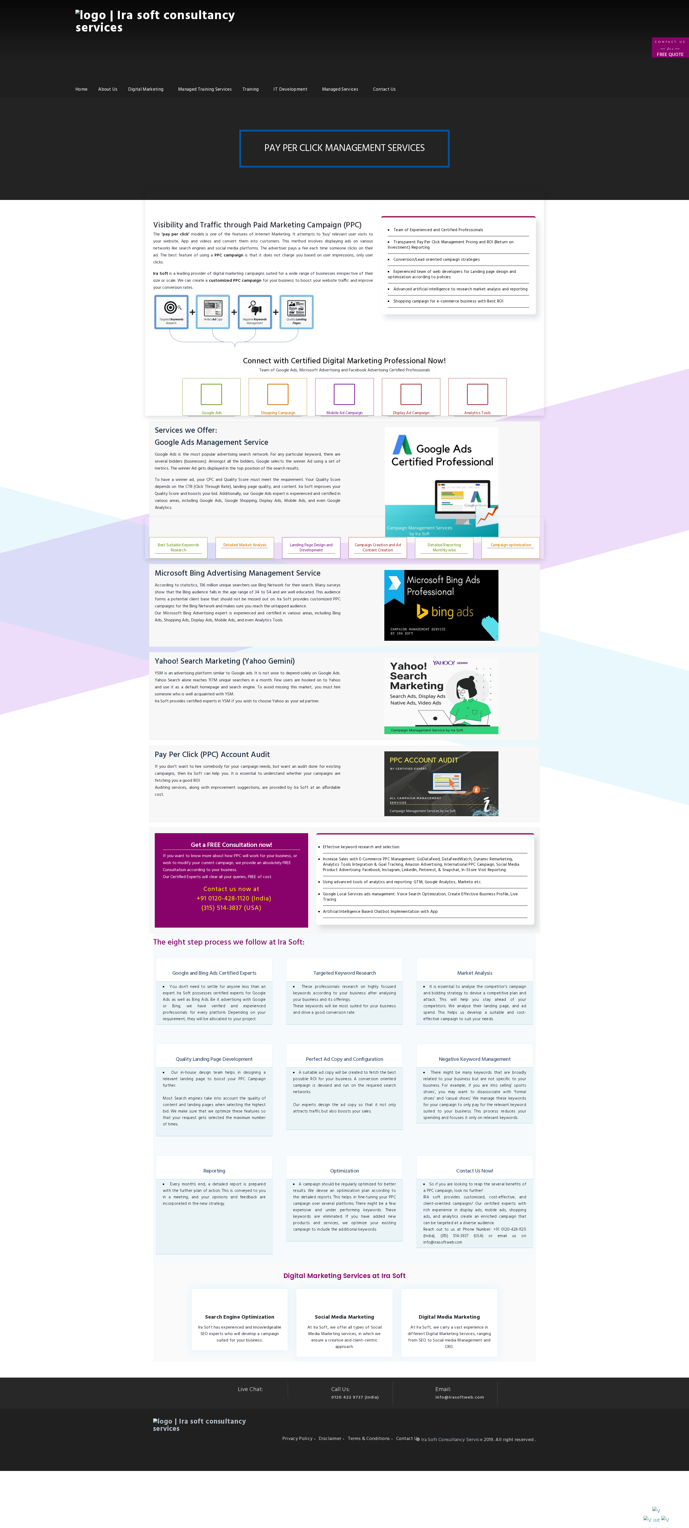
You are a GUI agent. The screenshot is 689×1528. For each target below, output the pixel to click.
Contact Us (384, 89)
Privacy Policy (297, 1439)
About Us (107, 89)
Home (81, 89)
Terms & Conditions (369, 1439)
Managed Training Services (205, 89)
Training (250, 89)
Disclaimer (330, 1439)
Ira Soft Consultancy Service (452, 1440)
